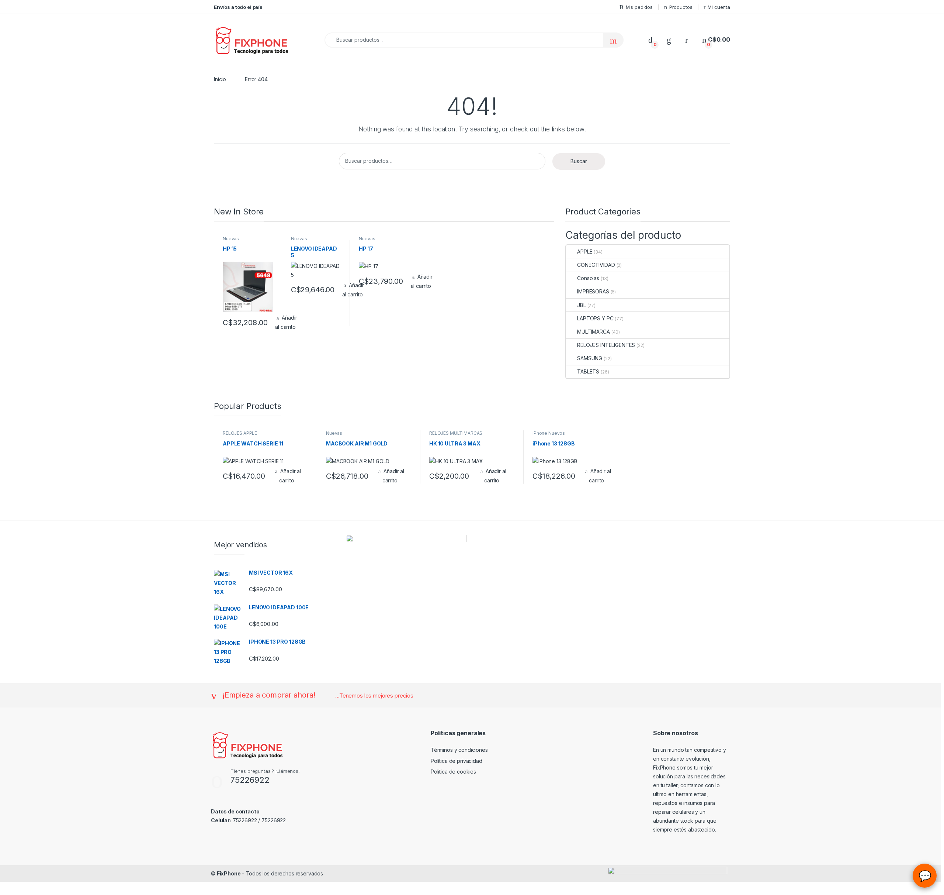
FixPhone (229, 873)
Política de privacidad (456, 761)
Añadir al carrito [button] (422, 281)
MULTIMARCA (593, 331)
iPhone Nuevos (548, 433)
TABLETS (588, 371)
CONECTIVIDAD (596, 265)
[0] (650, 39)
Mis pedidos (639, 7)
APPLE (584, 251)
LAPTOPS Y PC (595, 318)
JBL (581, 305)
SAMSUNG (589, 358)
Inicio (220, 79)
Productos (681, 7)
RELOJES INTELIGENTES (606, 345)
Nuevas (231, 238)
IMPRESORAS (593, 291)
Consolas (588, 278)
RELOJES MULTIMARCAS (455, 433)
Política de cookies (453, 771)
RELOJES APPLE (240, 433)
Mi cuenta (719, 7)
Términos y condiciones (459, 750)
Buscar (578, 161)
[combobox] (464, 40)
